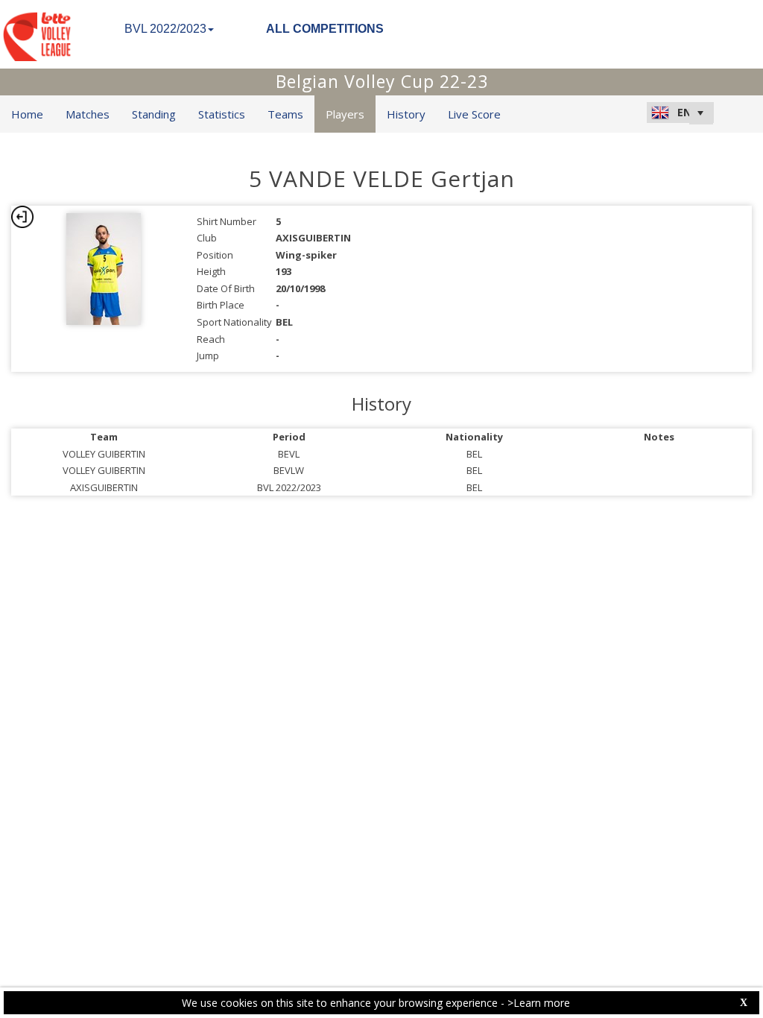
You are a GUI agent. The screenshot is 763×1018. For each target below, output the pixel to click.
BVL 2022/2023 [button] (165, 28)
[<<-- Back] (22, 217)
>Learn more (538, 1003)
